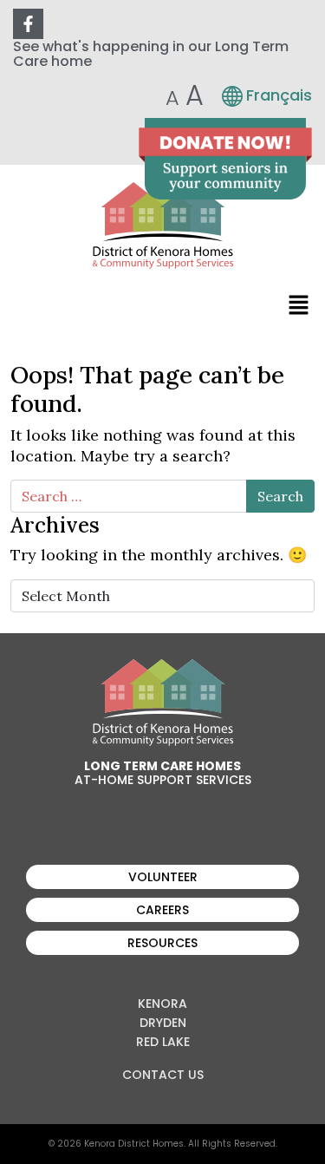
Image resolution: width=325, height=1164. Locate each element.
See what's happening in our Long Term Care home (151, 53)
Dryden (163, 1022)
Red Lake (163, 1041)
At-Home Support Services (163, 779)
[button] (299, 304)
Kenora (162, 1003)
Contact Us (163, 1074)
